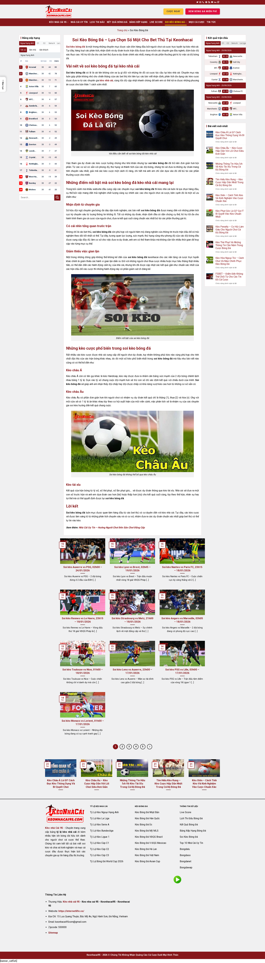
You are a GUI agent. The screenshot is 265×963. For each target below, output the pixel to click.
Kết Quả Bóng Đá (117, 22)
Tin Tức (211, 22)
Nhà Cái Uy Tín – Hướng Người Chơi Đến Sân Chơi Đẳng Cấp (112, 527)
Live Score (156, 22)
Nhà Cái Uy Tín (79, 22)
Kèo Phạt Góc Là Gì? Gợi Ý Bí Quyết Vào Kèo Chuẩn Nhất (229, 213)
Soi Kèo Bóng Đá (175, 22)
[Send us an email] (200, 2)
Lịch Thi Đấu (97, 22)
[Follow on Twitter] (197, 2)
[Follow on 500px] (215, 2)
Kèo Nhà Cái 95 (57, 22)
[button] (3, 84)
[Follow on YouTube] (212, 2)
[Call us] (203, 2)
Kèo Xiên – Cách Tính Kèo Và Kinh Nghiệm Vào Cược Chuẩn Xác (229, 198)
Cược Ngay (173, 11)
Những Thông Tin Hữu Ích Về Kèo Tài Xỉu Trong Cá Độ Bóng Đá (228, 166)
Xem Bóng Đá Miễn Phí (202, 11)
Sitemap (53, 932)
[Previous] (44, 779)
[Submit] (57, 198)
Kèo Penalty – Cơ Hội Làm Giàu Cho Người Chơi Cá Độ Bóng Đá (229, 229)
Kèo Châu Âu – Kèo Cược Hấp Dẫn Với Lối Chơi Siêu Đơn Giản (229, 151)
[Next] (220, 779)
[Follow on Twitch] (218, 2)
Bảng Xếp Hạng (138, 22)
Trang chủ (122, 30)
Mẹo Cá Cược (196, 22)
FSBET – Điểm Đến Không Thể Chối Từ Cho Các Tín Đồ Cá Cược (229, 276)
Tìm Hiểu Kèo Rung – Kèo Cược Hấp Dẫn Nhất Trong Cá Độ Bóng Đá (229, 182)
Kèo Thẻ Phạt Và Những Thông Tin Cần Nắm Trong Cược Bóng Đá (229, 245)
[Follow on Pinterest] (206, 2)
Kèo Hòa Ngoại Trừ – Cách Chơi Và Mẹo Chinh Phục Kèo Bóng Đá (229, 261)
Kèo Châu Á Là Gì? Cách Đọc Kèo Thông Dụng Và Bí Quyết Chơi (229, 135)
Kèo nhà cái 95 (71, 901)
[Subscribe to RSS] (209, 2)
